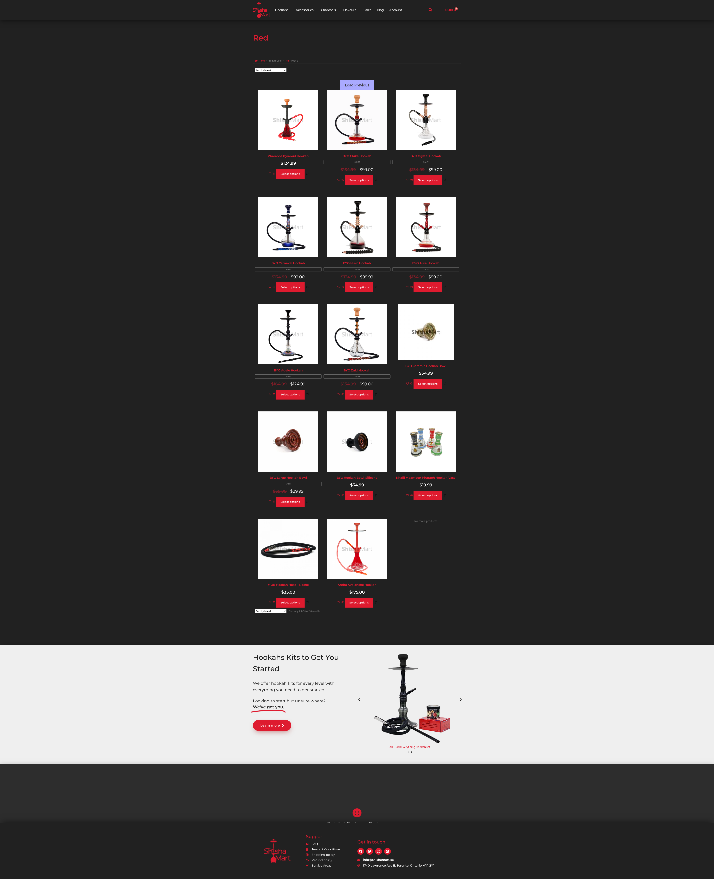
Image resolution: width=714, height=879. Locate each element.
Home (262, 60)
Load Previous (357, 85)
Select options (290, 174)
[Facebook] (360, 851)
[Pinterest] (387, 851)
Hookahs (281, 10)
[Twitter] (369, 851)
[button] (430, 10)
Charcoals (328, 10)
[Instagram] (378, 851)
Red (287, 60)
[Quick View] (274, 174)
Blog (380, 10)
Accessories (304, 10)
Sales (367, 10)
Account (395, 10)
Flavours (349, 10)
